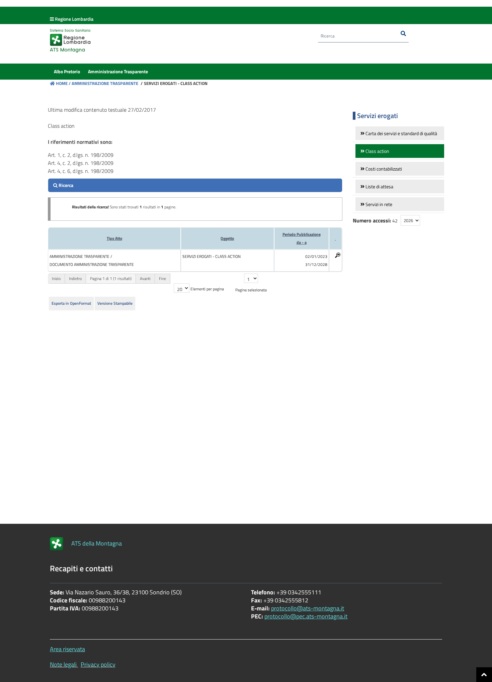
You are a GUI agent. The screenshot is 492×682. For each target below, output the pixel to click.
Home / (63, 83)
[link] (399, 133)
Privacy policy (98, 664)
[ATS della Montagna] (179, 42)
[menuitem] (67, 72)
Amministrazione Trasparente (104, 83)
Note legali (63, 664)
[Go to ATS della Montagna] (56, 544)
